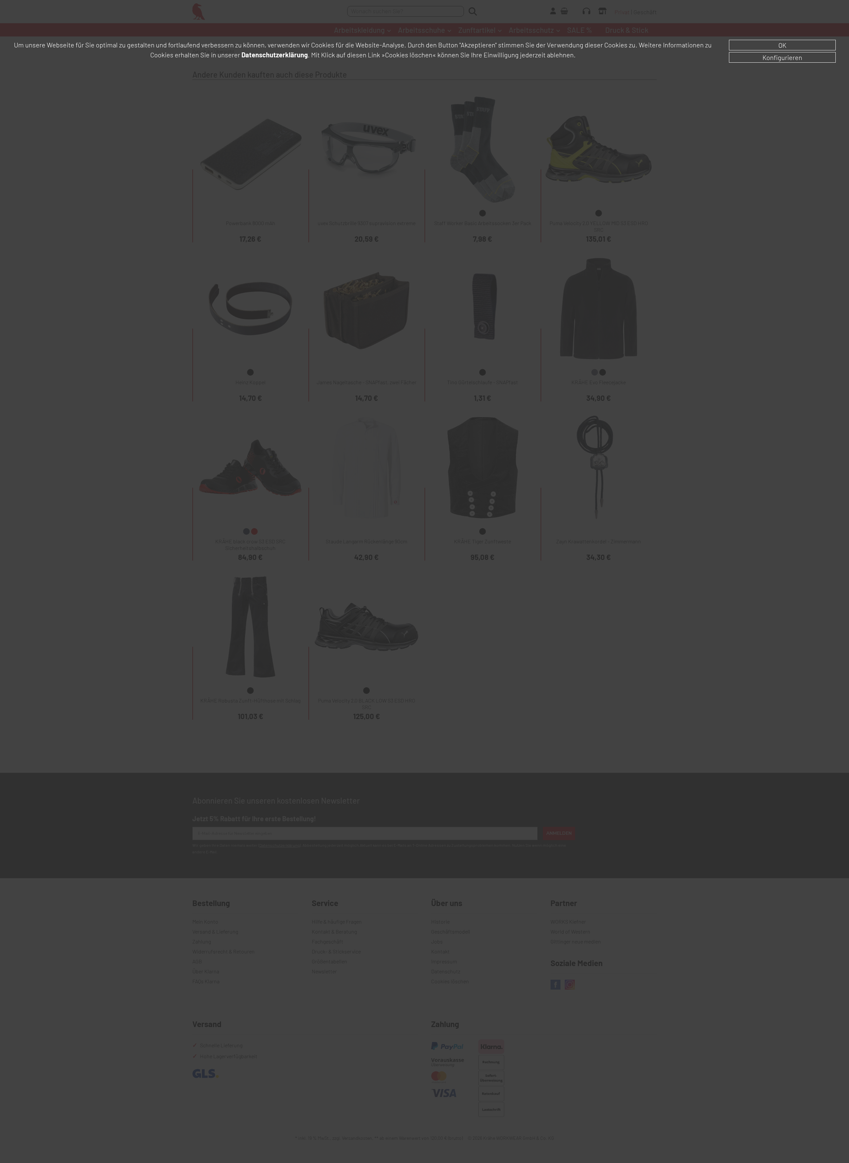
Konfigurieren (782, 57)
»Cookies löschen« (408, 55)
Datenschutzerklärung (274, 55)
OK (782, 45)
